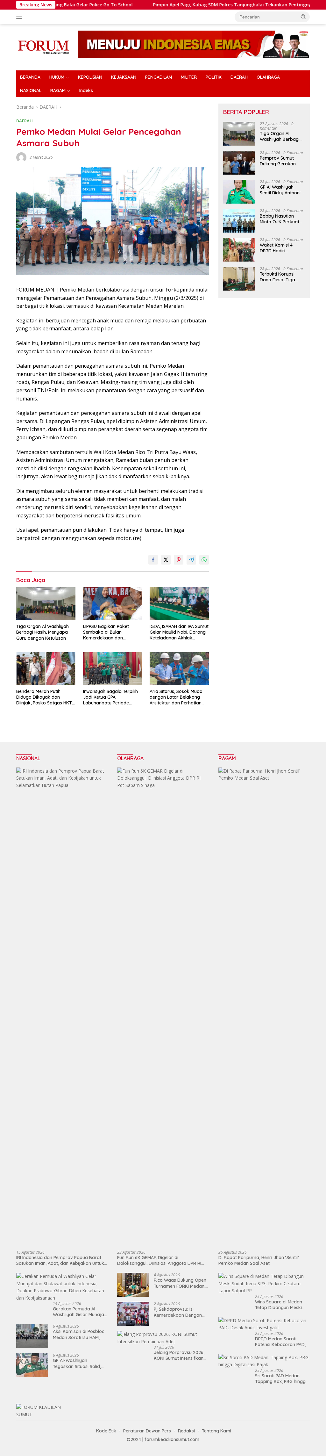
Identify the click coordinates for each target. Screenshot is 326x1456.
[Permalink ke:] (21, 157)
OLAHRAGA (268, 77)
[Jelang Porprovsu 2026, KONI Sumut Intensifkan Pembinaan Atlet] (163, 1338)
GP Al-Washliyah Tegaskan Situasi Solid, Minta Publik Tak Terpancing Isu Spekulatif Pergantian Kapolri (79, 1363)
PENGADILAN (158, 77)
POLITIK (214, 77)
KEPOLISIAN (90, 77)
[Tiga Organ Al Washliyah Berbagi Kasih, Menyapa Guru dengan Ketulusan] (45, 603)
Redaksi (186, 1431)
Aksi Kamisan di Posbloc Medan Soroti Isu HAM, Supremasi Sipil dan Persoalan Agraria (78, 1334)
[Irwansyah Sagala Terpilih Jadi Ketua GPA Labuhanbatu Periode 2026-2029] (112, 668)
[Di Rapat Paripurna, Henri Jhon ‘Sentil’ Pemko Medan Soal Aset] (264, 1006)
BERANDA (30, 77)
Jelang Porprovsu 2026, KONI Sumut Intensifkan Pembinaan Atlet (179, 1355)
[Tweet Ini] (166, 560)
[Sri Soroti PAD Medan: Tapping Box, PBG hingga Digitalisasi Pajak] (264, 1361)
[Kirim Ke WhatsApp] (204, 560)
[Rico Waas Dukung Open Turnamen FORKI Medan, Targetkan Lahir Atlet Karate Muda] (133, 1285)
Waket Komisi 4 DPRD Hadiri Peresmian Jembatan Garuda (279, 248)
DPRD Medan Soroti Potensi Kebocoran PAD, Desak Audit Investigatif (280, 1341)
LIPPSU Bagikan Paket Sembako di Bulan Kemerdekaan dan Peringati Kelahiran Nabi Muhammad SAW (108, 632)
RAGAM (58, 90)
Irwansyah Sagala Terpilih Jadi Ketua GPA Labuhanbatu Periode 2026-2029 (110, 697)
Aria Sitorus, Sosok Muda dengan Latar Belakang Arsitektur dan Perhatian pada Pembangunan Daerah (176, 697)
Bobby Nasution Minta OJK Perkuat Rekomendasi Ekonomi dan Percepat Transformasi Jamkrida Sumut (279, 219)
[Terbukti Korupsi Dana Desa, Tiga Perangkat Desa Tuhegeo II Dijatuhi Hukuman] (239, 279)
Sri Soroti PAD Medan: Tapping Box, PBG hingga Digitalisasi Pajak (281, 1378)
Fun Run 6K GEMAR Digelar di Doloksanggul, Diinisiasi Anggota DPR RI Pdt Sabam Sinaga (159, 1260)
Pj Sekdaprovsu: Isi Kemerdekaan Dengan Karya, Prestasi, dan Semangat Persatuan (178, 1312)
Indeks (86, 90)
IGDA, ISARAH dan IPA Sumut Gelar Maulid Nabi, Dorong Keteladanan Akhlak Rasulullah (179, 632)
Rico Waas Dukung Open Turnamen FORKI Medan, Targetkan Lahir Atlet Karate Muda (180, 1283)
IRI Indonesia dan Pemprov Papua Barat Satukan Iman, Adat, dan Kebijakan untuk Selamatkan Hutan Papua (60, 1260)
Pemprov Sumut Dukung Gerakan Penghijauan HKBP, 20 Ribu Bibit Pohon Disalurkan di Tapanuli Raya (280, 161)
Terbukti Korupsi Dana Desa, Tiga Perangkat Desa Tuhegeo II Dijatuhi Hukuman (279, 277)
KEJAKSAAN (123, 77)
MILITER (189, 77)
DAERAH (239, 77)
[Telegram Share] (191, 560)
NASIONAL (30, 90)
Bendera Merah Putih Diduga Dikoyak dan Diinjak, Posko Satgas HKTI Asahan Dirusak (44, 697)
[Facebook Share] (153, 560)
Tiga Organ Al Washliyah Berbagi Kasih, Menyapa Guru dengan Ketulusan (42, 632)
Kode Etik (106, 1431)
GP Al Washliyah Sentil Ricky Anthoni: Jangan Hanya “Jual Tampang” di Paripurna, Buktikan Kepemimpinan (281, 190)
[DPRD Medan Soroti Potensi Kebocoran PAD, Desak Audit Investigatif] (264, 1324)
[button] (303, 16)
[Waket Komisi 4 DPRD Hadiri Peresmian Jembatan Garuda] (239, 250)
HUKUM (56, 77)
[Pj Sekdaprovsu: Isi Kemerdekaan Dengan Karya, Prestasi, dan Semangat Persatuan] (133, 1314)
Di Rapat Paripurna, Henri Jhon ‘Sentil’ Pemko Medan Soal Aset (258, 1260)
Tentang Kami (216, 1431)
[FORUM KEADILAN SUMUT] (43, 47)
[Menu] (20, 16)
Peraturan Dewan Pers (147, 1431)
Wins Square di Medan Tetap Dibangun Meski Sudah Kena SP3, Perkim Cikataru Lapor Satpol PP (281, 1304)
